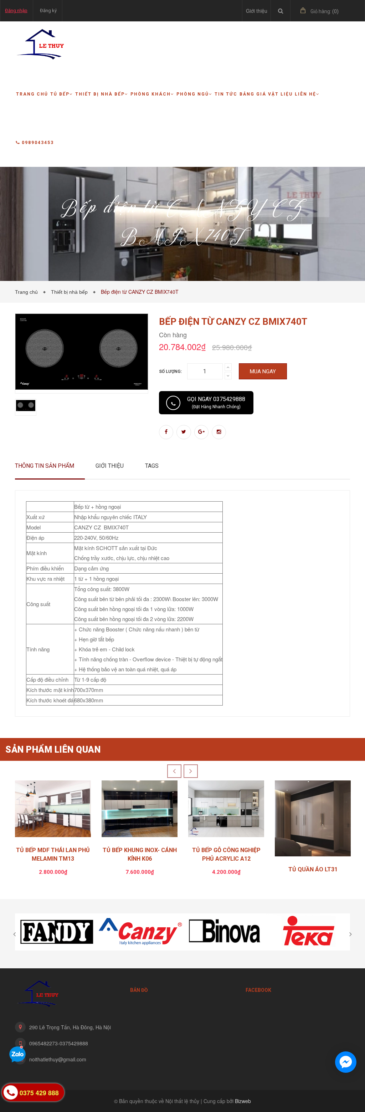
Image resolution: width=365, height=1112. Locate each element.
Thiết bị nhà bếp (100, 94)
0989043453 (38, 142)
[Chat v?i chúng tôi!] (345, 1062)
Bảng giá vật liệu (266, 94)
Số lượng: (170, 371)
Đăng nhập (16, 10)
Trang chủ (32, 94)
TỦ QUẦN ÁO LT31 (313, 869)
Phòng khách (150, 94)
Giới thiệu (256, 10)
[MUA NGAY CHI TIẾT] (53, 810)
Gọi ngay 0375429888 (216, 402)
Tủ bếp (60, 94)
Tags (152, 465)
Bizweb (243, 1101)
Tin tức (226, 94)
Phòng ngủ (192, 94)
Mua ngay (263, 371)
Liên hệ (305, 94)
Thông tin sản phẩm (44, 465)
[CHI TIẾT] (313, 820)
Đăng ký (48, 10)
